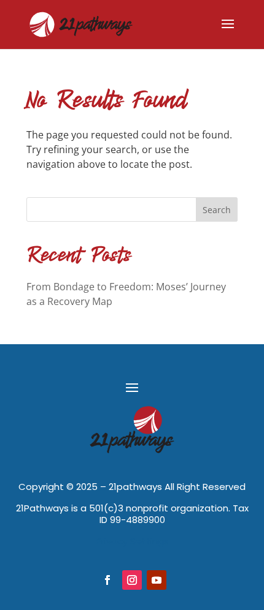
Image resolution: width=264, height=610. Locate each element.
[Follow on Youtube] (156, 580)
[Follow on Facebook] (107, 580)
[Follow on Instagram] (132, 580)
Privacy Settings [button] (132, 541)
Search (217, 210)
